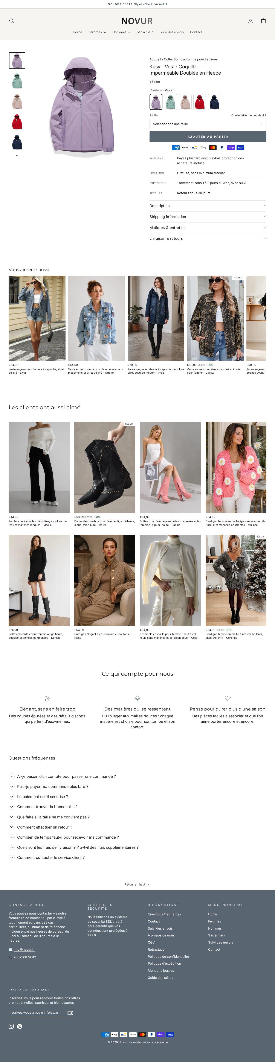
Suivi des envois (172, 32)
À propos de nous (161, 935)
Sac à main (145, 32)
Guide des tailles (160, 978)
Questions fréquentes (164, 914)
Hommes (119, 32)
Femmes (96, 32)
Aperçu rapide (37, 356)
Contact (196, 32)
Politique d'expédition (164, 963)
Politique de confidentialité (168, 957)
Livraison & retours (166, 238)
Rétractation (157, 949)
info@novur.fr (24, 949)
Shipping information (168, 217)
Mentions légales (161, 970)
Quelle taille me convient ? (248, 115)
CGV (151, 942)
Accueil (155, 59)
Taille (154, 115)
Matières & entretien (168, 228)
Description (160, 206)
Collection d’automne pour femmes (191, 59)
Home (77, 32)
